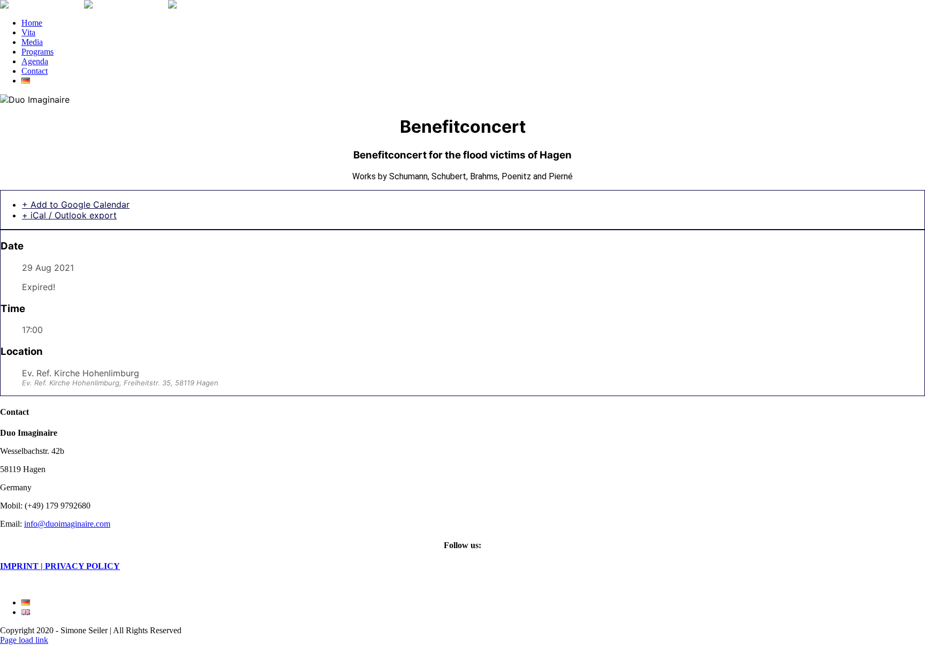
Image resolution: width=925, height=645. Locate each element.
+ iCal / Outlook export (69, 215)
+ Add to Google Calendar (76, 204)
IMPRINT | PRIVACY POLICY (60, 566)
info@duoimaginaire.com (67, 523)
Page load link (24, 639)
